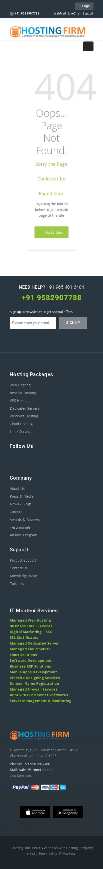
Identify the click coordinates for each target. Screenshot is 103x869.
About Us (17, 488)
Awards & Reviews (25, 519)
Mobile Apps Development (33, 672)
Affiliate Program (23, 535)
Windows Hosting (24, 416)
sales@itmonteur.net (36, 769)
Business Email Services (31, 626)
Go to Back (53, 232)
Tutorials (17, 583)
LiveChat (74, 13)
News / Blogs (21, 504)
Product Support (23, 560)
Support (87, 13)
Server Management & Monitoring (41, 700)
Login (85, 6)
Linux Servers (20, 431)
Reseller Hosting (23, 392)
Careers (16, 511)
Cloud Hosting (21, 423)
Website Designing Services (35, 677)
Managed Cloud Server (30, 649)
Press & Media (22, 496)
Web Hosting (20, 385)
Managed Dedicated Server (34, 643)
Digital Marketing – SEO (31, 631)
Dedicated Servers (24, 408)
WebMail (60, 13)
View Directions (21, 776)
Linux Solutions (23, 654)
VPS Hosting (20, 400)
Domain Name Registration (34, 683)
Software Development (31, 660)
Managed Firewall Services (34, 689)
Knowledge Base (23, 575)
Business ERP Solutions (30, 666)
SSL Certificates (24, 637)
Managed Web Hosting (30, 620)
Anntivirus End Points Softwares (39, 695)
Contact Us (19, 568)
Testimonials (20, 527)
